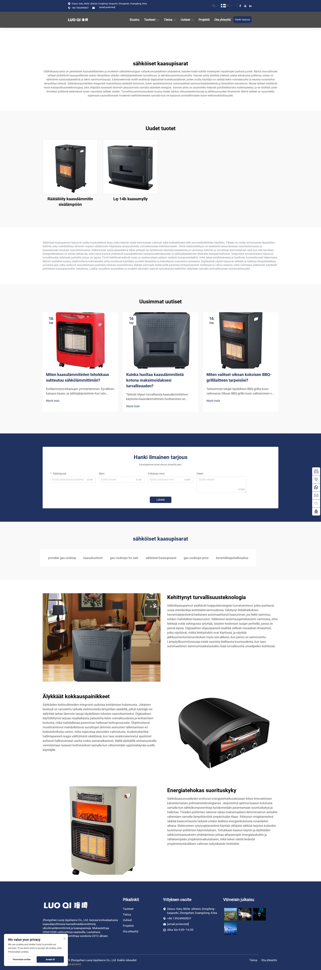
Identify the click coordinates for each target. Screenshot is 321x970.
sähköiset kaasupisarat (161, 558)
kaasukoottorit (93, 558)
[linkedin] (250, 6)
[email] (316, 471)
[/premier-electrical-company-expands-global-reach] (245, 914)
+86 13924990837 (80, 8)
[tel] (316, 479)
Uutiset (185, 19)
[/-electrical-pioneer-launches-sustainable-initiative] (230, 914)
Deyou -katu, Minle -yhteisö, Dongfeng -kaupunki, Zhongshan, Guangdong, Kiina (109, 3)
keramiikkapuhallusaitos (232, 558)
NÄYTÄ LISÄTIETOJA (70, 166)
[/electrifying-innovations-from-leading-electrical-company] (230, 928)
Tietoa (168, 19)
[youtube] (245, 6)
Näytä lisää (52, 400)
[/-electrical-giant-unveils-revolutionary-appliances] (259, 914)
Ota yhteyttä (222, 19)
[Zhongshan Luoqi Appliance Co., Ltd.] (81, 19)
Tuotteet (149, 19)
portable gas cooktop (62, 558)
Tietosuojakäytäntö (69, 964)
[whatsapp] (316, 487)
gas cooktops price (196, 558)
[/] (66, 905)
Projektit (204, 19)
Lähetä (160, 499)
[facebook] (240, 6)
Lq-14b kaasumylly (130, 199)
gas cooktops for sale (124, 558)
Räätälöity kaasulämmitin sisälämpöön (70, 202)
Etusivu (134, 19)
